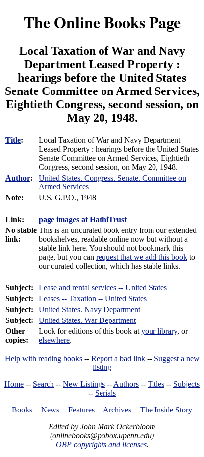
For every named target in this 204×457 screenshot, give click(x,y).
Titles (156, 384)
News (50, 410)
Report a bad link (118, 358)
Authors (126, 384)
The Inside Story (166, 410)
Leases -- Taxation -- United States (93, 298)
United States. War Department (87, 320)
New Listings (84, 384)
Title (13, 140)
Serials (105, 393)
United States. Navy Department (89, 309)
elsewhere (54, 340)
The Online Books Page (102, 22)
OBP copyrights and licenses (101, 444)
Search (43, 384)
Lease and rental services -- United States (103, 287)
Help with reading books (43, 358)
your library (159, 331)
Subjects (186, 384)
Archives (117, 410)
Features (81, 410)
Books (22, 410)
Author (17, 178)
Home (14, 384)
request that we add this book (141, 257)
